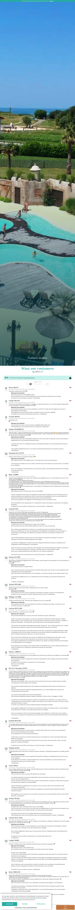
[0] (28, 384)
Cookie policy (18, 907)
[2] (47, 384)
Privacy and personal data (30, 907)
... (44, 384)
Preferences (41, 904)
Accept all (9, 904)
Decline (25, 904)
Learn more (51, 1)
